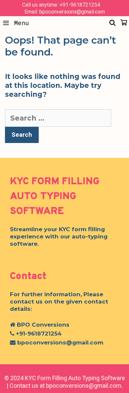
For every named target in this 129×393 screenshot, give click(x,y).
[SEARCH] (112, 22)
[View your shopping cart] (123, 22)
